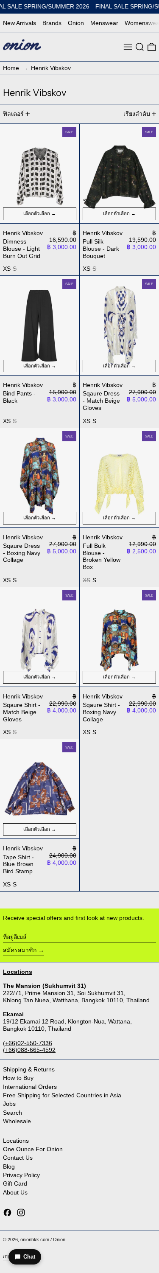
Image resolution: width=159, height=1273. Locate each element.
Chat (29, 1256)
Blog (9, 1166)
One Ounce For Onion (33, 1149)
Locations (16, 1140)
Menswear (104, 23)
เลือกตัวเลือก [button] (36, 213)
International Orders (30, 1086)
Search (12, 1112)
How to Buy (18, 1077)
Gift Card (15, 1183)
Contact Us (18, 1157)
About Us (15, 1192)
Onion (76, 23)
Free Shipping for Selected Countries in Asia (62, 1095)
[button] (139, 46)
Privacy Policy (21, 1175)
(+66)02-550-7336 (27, 1043)
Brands (51, 23)
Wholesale (17, 1121)
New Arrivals (19, 23)
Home (11, 67)
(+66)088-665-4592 (29, 1049)
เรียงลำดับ (136, 113)
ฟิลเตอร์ (13, 113)
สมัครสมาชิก (19, 950)
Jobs (9, 1103)
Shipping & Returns (29, 1069)
